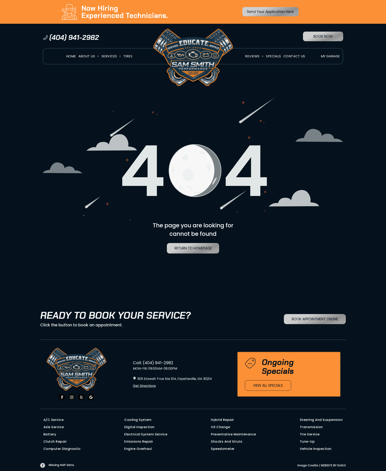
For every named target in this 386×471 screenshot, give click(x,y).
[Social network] (90, 398)
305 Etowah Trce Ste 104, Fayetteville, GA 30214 (174, 378)
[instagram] (71, 398)
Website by (329, 465)
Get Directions (144, 385)
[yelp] (81, 398)
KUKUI (341, 465)
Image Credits (307, 465)
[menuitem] (71, 56)
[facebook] (62, 398)
